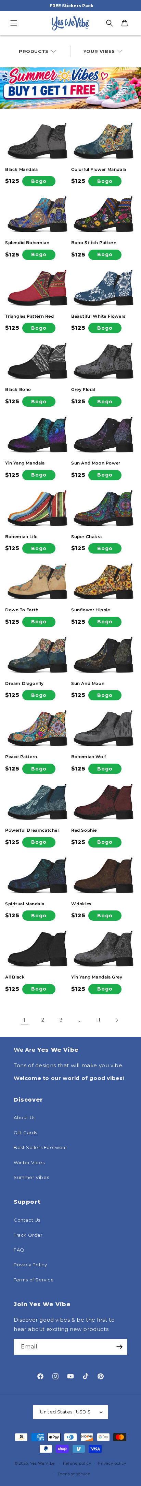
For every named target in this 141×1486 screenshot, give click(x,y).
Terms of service (73, 1474)
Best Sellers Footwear (40, 1147)
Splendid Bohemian (27, 242)
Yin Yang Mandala (25, 463)
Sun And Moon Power (95, 463)
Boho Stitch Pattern (93, 242)
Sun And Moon (87, 683)
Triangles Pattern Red (29, 316)
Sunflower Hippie (90, 609)
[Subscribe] (119, 1347)
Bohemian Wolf (88, 756)
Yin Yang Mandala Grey (97, 977)
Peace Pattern (21, 756)
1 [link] (24, 1020)
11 (98, 1020)
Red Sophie (84, 830)
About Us (25, 1117)
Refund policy (77, 1463)
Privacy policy (112, 1463)
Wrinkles (81, 903)
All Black (15, 977)
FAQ (19, 1250)
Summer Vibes (31, 1177)
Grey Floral (83, 389)
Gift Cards (25, 1132)
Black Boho (18, 389)
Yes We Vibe (42, 1463)
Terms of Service (34, 1279)
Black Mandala (21, 169)
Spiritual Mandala (24, 903)
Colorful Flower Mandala (98, 169)
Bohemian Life (21, 536)
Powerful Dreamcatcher (32, 830)
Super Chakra (86, 536)
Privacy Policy (30, 1264)
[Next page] (116, 1020)
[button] (13, 23)
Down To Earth (22, 609)
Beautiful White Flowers (98, 316)
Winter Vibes (29, 1162)
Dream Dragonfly (24, 683)
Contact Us (27, 1220)
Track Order (28, 1235)
